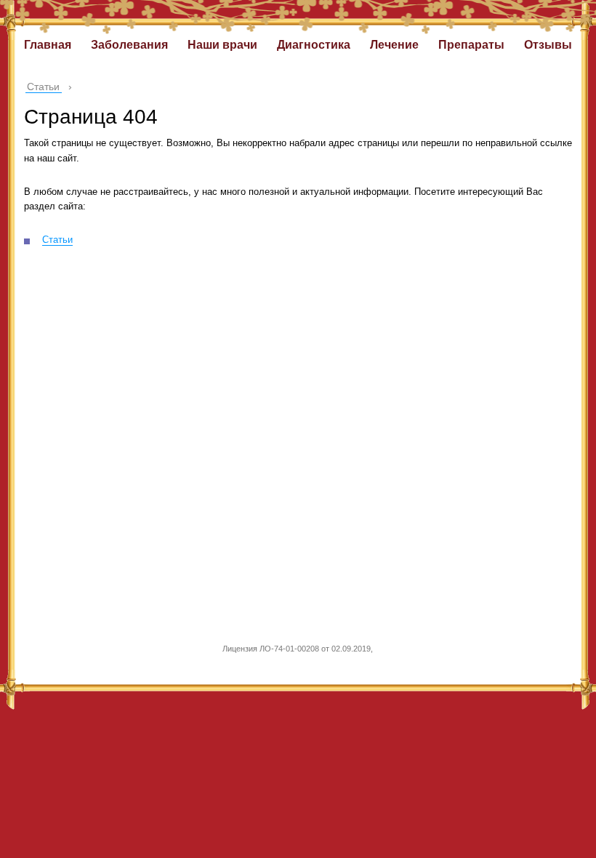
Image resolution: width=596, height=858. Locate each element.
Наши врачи (222, 45)
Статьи (57, 239)
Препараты (471, 45)
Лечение (394, 45)
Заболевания (129, 45)
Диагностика (313, 45)
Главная (47, 45)
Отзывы (548, 45)
